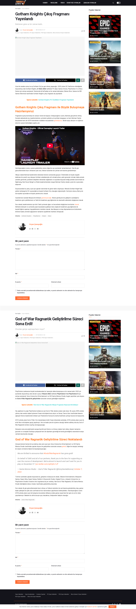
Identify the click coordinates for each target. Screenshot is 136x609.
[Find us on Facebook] (112, 604)
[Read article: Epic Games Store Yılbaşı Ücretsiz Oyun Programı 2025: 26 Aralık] (105, 26)
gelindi (64, 446)
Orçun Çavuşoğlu (28, 30)
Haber (45, 3)
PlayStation (36, 216)
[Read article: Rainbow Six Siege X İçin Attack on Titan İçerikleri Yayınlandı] (105, 77)
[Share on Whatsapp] (78, 80)
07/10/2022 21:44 (40, 335)
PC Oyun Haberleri (35, 32)
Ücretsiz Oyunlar (73, 3)
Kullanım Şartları (92, 607)
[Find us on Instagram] (114, 604)
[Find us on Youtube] (120, 604)
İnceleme (54, 3)
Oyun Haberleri (25, 8)
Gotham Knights (26, 216)
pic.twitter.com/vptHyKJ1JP (47, 464)
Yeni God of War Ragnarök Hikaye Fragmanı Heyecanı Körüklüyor (55, 405)
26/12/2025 (94, 35)
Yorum (18, 249)
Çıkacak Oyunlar (90, 3)
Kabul (112, 607)
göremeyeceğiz (46, 198)
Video (63, 3)
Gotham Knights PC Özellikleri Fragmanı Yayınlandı (56, 100)
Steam (44, 216)
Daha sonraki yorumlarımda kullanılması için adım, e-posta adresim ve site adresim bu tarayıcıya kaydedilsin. (49, 292)
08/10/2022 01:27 (40, 30)
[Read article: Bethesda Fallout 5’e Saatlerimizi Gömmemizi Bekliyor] (105, 103)
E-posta (18, 282)
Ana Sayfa (17, 8)
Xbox (49, 216)
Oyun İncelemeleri (29, 594)
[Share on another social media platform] (83, 80)
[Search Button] (113, 3)
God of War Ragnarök (28, 499)
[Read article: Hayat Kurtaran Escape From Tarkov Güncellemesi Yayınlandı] (105, 52)
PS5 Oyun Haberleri (46, 32)
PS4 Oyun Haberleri (35, 337)
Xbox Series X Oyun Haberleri (61, 32)
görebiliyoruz (58, 120)
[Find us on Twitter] (117, 604)
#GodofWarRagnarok (52, 453)
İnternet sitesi (56, 282)
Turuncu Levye (23, 604)
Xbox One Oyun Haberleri (34, 596)
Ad (16, 273)
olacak (77, 204)
